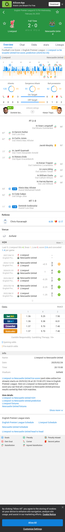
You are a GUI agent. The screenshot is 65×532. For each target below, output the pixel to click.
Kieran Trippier (48, 113)
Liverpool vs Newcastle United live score (21, 378)
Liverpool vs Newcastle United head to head (22, 431)
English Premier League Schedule (18, 422)
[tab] (8, 45)
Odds (4, 306)
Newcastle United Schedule (15, 427)
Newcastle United (55, 57)
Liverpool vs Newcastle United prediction (21, 400)
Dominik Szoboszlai (16, 113)
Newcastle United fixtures (14, 406)
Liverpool (6, 57)
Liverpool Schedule (48, 422)
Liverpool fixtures (10, 403)
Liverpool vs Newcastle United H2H (18, 397)
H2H (4, 242)
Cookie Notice (49, 514)
